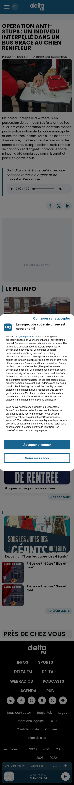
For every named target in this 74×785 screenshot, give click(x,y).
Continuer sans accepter (51, 318)
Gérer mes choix (37, 458)
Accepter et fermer (37, 444)
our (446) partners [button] (24, 336)
